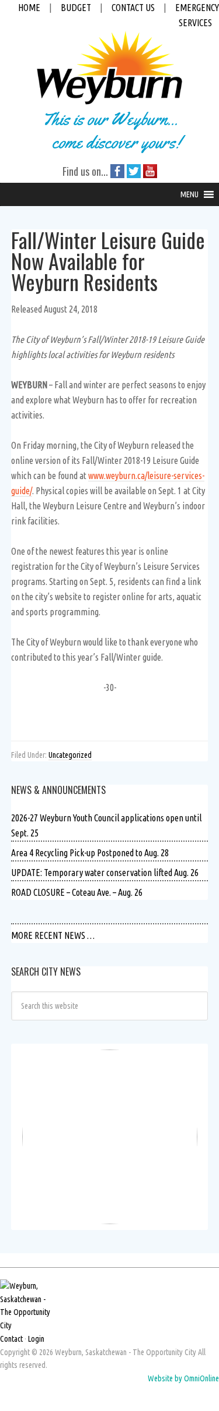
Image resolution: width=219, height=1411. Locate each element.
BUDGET (76, 7)
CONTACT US (133, 7)
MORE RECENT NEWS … (53, 935)
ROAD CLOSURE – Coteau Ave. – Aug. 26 (76, 892)
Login (36, 1338)
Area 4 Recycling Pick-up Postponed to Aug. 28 (90, 853)
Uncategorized (70, 755)
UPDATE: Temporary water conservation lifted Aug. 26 (105, 872)
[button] (189, 194)
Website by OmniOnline (183, 1378)
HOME (29, 7)
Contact (11, 1338)
